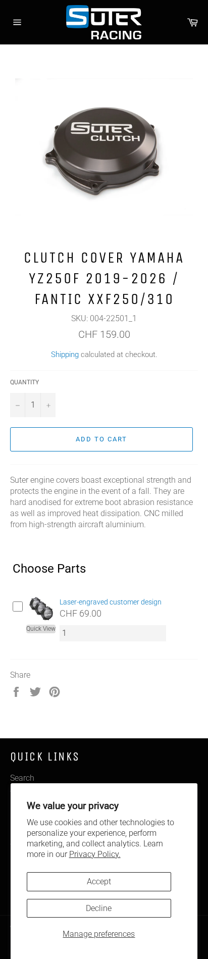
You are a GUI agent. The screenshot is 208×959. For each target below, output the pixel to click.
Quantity (24, 382)
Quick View (41, 628)
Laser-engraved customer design (111, 602)
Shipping (65, 354)
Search (22, 778)
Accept (99, 881)
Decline (99, 908)
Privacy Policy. (95, 854)
